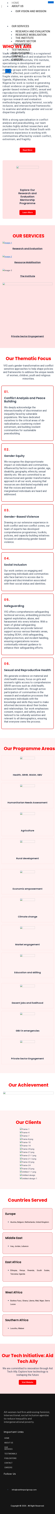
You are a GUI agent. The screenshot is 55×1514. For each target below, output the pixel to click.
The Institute (27, 276)
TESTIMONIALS (21, 49)
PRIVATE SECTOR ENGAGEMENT (25, 43)
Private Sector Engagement (27, 336)
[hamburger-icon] (51, 2)
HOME (15, 2)
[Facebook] (42, 16)
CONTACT (17, 56)
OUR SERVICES (20, 26)
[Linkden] (49, 16)
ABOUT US (17, 6)
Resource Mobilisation (27, 262)
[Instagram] (52, 16)
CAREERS (17, 59)
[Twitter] (45, 16)
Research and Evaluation (27, 248)
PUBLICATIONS (20, 53)
